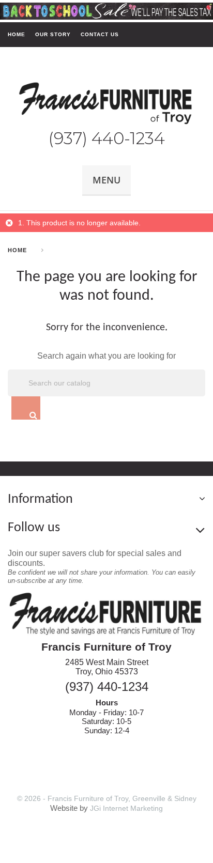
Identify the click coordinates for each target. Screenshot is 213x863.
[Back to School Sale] (106, 10)
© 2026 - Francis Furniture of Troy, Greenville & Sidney (106, 798)
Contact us (100, 34)
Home (16, 34)
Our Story (53, 34)
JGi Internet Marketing (126, 808)
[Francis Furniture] (106, 103)
